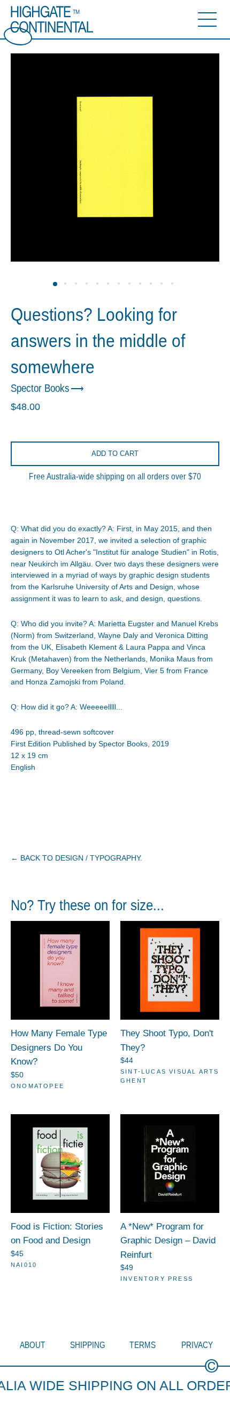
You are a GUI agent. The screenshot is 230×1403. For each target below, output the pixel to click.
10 (152, 285)
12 (173, 285)
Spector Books (40, 388)
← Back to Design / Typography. (76, 858)
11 (163, 285)
